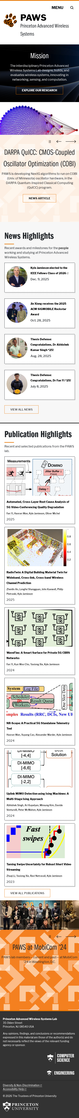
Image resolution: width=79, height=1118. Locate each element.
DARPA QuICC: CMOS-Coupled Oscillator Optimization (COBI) (39, 158)
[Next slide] (71, 141)
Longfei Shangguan (29, 589)
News (39, 198)
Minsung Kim (47, 805)
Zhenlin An (12, 589)
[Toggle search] (72, 7)
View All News (21, 409)
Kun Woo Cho (21, 664)
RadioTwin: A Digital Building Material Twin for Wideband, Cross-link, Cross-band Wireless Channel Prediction (37, 578)
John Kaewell (49, 589)
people (63, 248)
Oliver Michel (52, 513)
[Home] (11, 27)
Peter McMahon (27, 809)
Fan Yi (10, 513)
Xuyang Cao (27, 734)
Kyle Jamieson (36, 513)
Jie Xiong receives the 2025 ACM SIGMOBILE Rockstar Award (48, 309)
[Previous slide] (59, 141)
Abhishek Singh (15, 805)
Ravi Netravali (38, 875)
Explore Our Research (39, 90)
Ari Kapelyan (32, 805)
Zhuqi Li (11, 875)
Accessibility (13, 1089)
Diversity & (21, 1085)
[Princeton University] (21, 1106)
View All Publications (27, 893)
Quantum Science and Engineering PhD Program (39, 953)
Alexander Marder (45, 734)
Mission (39, 56)
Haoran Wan (21, 513)
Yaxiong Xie (36, 664)
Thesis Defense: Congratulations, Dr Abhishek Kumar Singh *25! (49, 345)
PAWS (33, 17)
